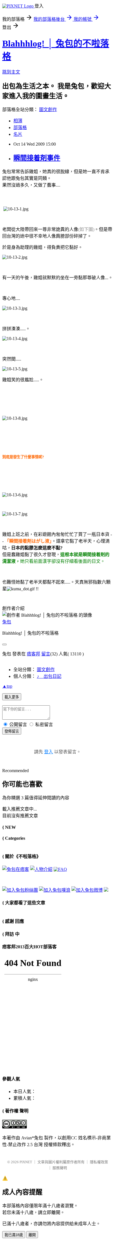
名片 (17, 134)
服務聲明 (59, 1168)
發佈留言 (11, 731)
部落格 (20, 127)
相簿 (17, 120)
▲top (7, 686)
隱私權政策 (99, 1162)
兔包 (6, 621)
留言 (45, 653)
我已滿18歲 (13, 1235)
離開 (32, 1235)
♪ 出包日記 (49, 676)
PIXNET (26, 1162)
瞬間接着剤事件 (36, 158)
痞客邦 (33, 653)
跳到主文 (11, 72)
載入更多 (11, 697)
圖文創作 (48, 109)
